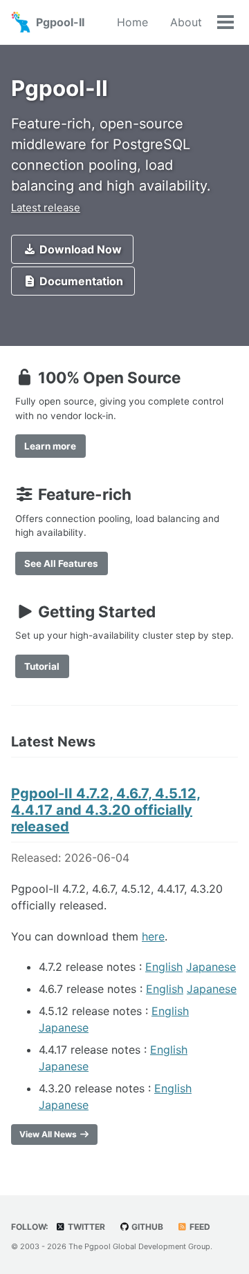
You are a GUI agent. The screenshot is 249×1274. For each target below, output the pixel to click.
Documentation (80, 281)
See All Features (61, 563)
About (186, 22)
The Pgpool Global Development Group (139, 1246)
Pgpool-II (60, 22)
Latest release (45, 207)
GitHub (146, 1227)
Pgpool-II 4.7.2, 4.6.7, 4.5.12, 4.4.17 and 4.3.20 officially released (106, 810)
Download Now (79, 249)
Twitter (85, 1227)
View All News (49, 1134)
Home (132, 22)
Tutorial (41, 666)
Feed (198, 1227)
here (153, 936)
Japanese (211, 967)
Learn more (50, 446)
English (164, 967)
